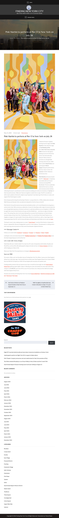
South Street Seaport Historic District (13, 485)
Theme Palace (48, 516)
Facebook (19, 232)
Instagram (25, 232)
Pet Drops (9, 275)
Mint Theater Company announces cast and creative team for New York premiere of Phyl (25, 358)
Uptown (6, 507)
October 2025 (7, 412)
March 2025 (7, 434)
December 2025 (8, 406)
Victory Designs (43, 246)
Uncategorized (7, 498)
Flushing (6, 464)
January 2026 (7, 403)
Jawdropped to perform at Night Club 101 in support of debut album (21, 355)
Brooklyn (6, 448)
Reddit (47, 232)
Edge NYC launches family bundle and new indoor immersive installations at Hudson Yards (26, 352)
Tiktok (42, 232)
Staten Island (7, 488)
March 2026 (7, 397)
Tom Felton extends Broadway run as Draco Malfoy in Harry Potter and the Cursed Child (25, 361)
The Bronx (6, 491)
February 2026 (7, 400)
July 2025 (6, 421)
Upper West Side (8, 504)
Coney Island (7, 451)
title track (46, 178)
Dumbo (6, 454)
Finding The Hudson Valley (44, 235)
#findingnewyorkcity (35, 251)
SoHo (5, 482)
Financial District (8, 461)
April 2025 (6, 431)
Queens (6, 479)
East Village (7, 458)
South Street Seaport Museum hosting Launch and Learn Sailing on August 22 (23, 364)
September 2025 (8, 415)
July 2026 (6, 384)
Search (6, 340)
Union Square (7, 501)
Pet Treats (15, 275)
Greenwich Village (8, 467)
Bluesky (38, 232)
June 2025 (6, 424)
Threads (31, 232)
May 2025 (6, 427)
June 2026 (6, 387)
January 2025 (7, 437)
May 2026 (6, 390)
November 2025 (8, 409)
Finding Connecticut (30, 235)
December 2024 (8, 440)
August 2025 (7, 418)
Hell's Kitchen (7, 470)
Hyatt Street (32, 222)
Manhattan (24, 133)
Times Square (7, 494)
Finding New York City (29, 11)
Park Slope (6, 476)
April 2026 (6, 394)
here (52, 219)
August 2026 (7, 381)
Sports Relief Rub (35, 273)
